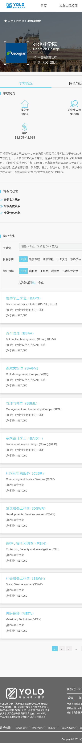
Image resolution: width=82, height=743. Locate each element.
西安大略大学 (69, 727)
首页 (44, 5)
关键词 (7, 247)
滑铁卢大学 (37, 727)
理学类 (55, 270)
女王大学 (52, 727)
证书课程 (48, 259)
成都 (70, 697)
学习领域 (8, 270)
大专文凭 (62, 259)
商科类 (33, 270)
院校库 (20, 20)
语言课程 (34, 259)
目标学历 (8, 259)
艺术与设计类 (70, 270)
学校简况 (26, 83)
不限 (23, 259)
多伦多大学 (21, 727)
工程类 (44, 270)
